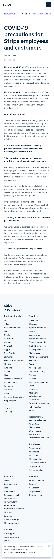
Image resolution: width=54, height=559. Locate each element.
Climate (7, 342)
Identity (7, 364)
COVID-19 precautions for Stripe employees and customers (26, 37)
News (24, 13)
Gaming (32, 378)
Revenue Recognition (14, 397)
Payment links (10, 382)
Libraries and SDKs (37, 462)
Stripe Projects (36, 466)
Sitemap (8, 516)
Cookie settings (11, 519)
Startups (33, 324)
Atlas (6, 324)
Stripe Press (34, 491)
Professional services (39, 403)
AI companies (35, 367)
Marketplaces (35, 353)
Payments (9, 386)
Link (6, 375)
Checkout (8, 338)
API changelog (35, 459)
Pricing (7, 320)
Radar (6, 393)
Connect (8, 346)
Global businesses (37, 346)
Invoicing (8, 367)
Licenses (8, 512)
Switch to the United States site (19, 552)
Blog (6, 487)
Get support (9, 533)
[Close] (49, 546)
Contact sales (35, 495)
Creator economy (37, 371)
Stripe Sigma (10, 400)
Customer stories (12, 484)
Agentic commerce (38, 327)
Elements (8, 356)
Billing (6, 331)
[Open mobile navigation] (48, 4)
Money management (38, 356)
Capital (7, 335)
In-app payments (37, 349)
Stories (32, 13)
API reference (35, 451)
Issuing (7, 371)
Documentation (36, 448)
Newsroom (10, 13)
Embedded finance (37, 338)
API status (33, 455)
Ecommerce (34, 335)
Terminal (8, 408)
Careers (32, 484)
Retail (31, 410)
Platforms (33, 360)
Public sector (35, 407)
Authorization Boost (13, 327)
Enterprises (34, 320)
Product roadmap (37, 480)
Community (9, 491)
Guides (7, 480)
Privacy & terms (11, 501)
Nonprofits (34, 399)
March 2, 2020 (10, 55)
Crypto (7, 349)
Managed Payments (13, 378)
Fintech (32, 375)
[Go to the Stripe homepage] (7, 305)
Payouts (8, 389)
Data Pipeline (10, 353)
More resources (11, 523)
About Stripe (44, 13)
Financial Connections (14, 360)
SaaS (31, 364)
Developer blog (36, 470)
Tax (6, 404)
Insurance (33, 389)
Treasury (8, 411)
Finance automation (38, 342)
